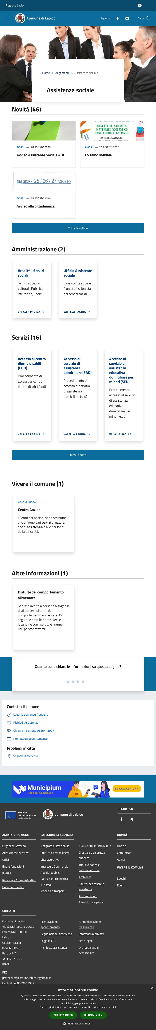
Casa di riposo (27, 502)
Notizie (121, 846)
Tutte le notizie (78, 228)
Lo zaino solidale (98, 155)
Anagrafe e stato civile (55, 846)
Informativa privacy (91, 934)
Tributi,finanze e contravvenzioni (89, 867)
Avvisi (20, 147)
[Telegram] (125, 18)
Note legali (86, 940)
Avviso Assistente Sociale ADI (40, 155)
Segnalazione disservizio (56, 934)
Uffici (5, 859)
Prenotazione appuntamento (50, 924)
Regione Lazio (15, 5)
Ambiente (85, 877)
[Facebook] (116, 18)
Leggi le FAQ (49, 940)
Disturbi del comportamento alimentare (41, 595)
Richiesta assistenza (54, 947)
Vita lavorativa (50, 859)
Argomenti (62, 72)
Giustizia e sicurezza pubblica (92, 855)
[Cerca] (148, 18)
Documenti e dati (13, 887)
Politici (6, 873)
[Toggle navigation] (7, 18)
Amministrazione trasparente (90, 924)
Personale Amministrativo (19, 880)
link (114, 1007)
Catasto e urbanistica (54, 878)
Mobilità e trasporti (53, 891)
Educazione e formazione (95, 845)
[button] (78, 1023)
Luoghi (121, 878)
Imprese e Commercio (54, 866)
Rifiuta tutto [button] (93, 1014)
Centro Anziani (29, 510)
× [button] (151, 988)
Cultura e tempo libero (55, 852)
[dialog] (78, 1007)
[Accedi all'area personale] (140, 5)
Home (46, 72)
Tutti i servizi (78, 455)
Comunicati (124, 852)
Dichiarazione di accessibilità (89, 950)
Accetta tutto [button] (63, 1015)
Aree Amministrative (15, 852)
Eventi (121, 885)
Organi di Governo (14, 846)
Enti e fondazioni (13, 866)
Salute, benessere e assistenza (91, 886)
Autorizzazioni (88, 896)
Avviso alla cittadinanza (36, 206)
